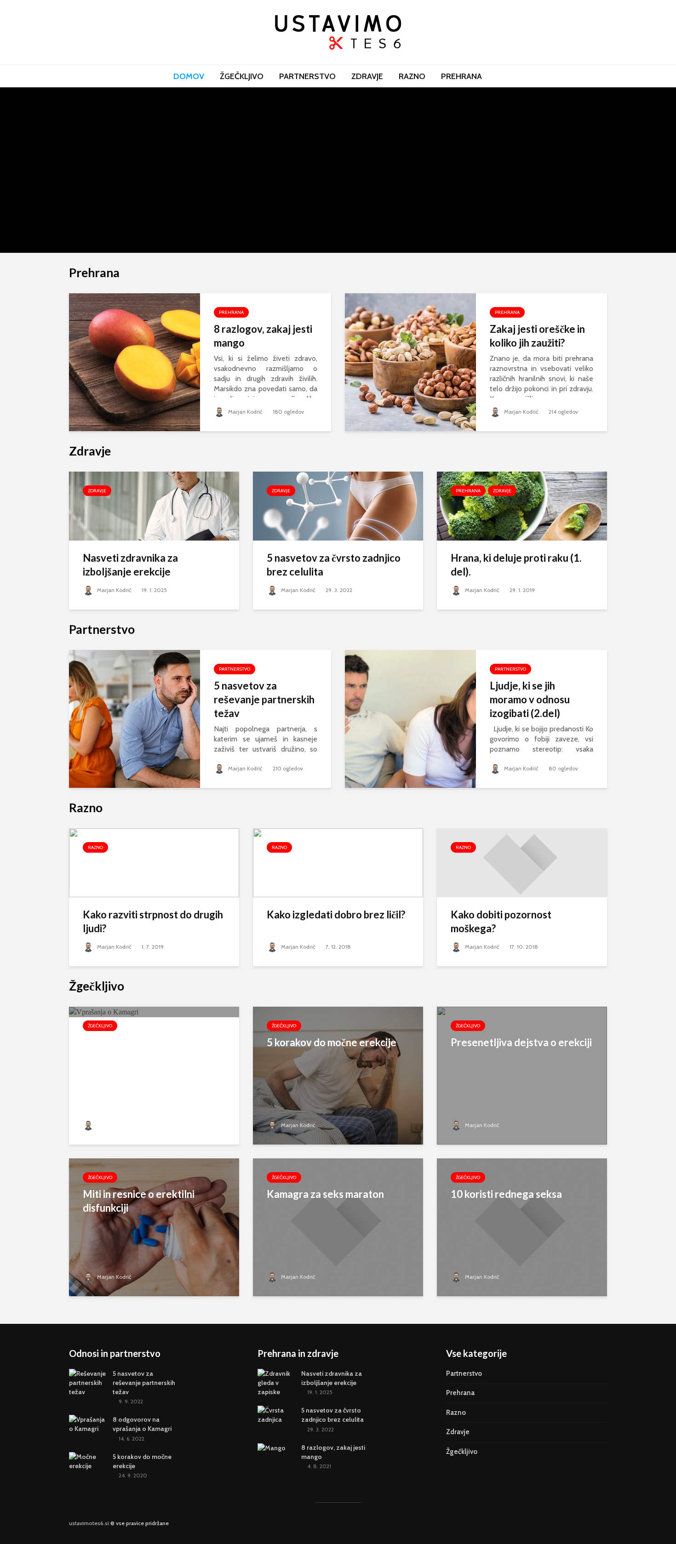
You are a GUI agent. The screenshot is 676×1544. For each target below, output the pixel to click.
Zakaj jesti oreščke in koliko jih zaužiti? (537, 336)
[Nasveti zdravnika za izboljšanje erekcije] (154, 169)
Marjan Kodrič (122, 209)
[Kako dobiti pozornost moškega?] (522, 862)
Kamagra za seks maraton (325, 1194)
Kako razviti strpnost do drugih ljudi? (153, 921)
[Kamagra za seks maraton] (338, 1226)
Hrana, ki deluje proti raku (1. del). (516, 565)
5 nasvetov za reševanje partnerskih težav (324, 144)
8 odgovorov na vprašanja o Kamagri (494, 144)
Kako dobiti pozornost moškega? (501, 921)
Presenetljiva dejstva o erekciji (521, 1042)
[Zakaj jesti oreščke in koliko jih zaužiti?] (410, 361)
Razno (412, 76)
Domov (188, 76)
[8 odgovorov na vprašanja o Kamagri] (494, 106)
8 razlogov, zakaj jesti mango (263, 336)
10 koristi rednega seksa (506, 1194)
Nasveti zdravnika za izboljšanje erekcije (154, 144)
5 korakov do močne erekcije (331, 1042)
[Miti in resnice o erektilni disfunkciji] (154, 1226)
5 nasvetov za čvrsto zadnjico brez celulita (334, 565)
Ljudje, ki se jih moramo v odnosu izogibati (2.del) (530, 699)
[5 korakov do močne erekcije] (338, 1075)
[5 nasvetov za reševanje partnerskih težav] (324, 169)
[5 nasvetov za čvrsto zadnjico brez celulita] (338, 505)
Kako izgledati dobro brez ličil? (336, 914)
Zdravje (367, 76)
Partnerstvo (307, 76)
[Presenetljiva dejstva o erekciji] (522, 1075)
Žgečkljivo (242, 76)
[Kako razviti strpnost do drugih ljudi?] (154, 862)
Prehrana (461, 76)
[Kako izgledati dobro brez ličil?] (338, 862)
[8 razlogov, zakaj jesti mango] (134, 361)
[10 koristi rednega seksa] (522, 1226)
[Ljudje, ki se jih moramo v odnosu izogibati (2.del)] (410, 718)
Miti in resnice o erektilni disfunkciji (139, 1201)
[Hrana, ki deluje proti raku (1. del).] (522, 505)
